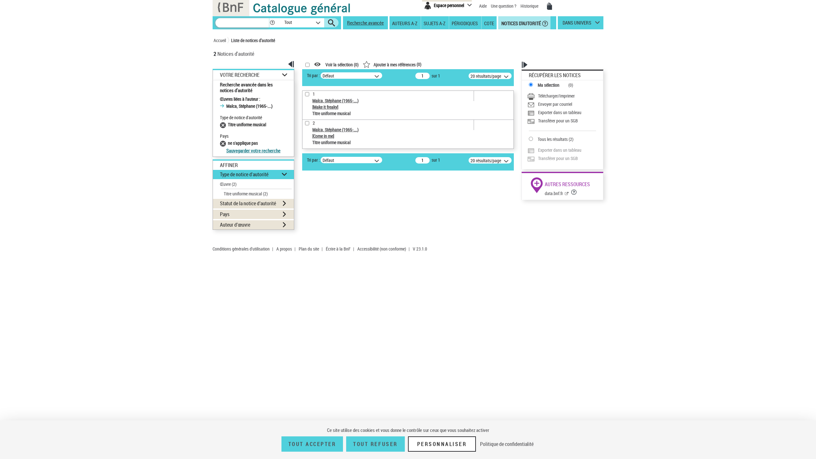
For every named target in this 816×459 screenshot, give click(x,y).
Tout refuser (375, 444)
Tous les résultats (553, 139)
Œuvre (228, 184)
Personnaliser (442, 444)
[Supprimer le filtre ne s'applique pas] (224, 143)
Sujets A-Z (434, 23)
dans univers (577, 24)
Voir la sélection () (342, 65)
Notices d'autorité (520, 23)
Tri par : (313, 75)
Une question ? (504, 6)
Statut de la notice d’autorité (248, 203)
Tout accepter (312, 444)
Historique (530, 6)
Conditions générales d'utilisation (241, 249)
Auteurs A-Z (404, 23)
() (397, 64)
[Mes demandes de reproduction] (549, 6)
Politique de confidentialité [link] (507, 444)
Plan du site (309, 249)
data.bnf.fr (554, 193)
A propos (284, 249)
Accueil (220, 40)
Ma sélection (548, 85)
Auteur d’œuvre (235, 224)
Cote (489, 23)
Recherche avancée (365, 22)
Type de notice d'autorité (244, 174)
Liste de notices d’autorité (253, 40)
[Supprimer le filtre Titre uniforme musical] (224, 124)
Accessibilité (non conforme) (381, 249)
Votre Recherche (239, 75)
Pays (224, 214)
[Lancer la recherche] (331, 23)
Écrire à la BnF (338, 249)
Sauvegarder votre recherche (253, 150)
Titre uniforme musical (246, 194)
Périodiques (465, 23)
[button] (272, 22)
